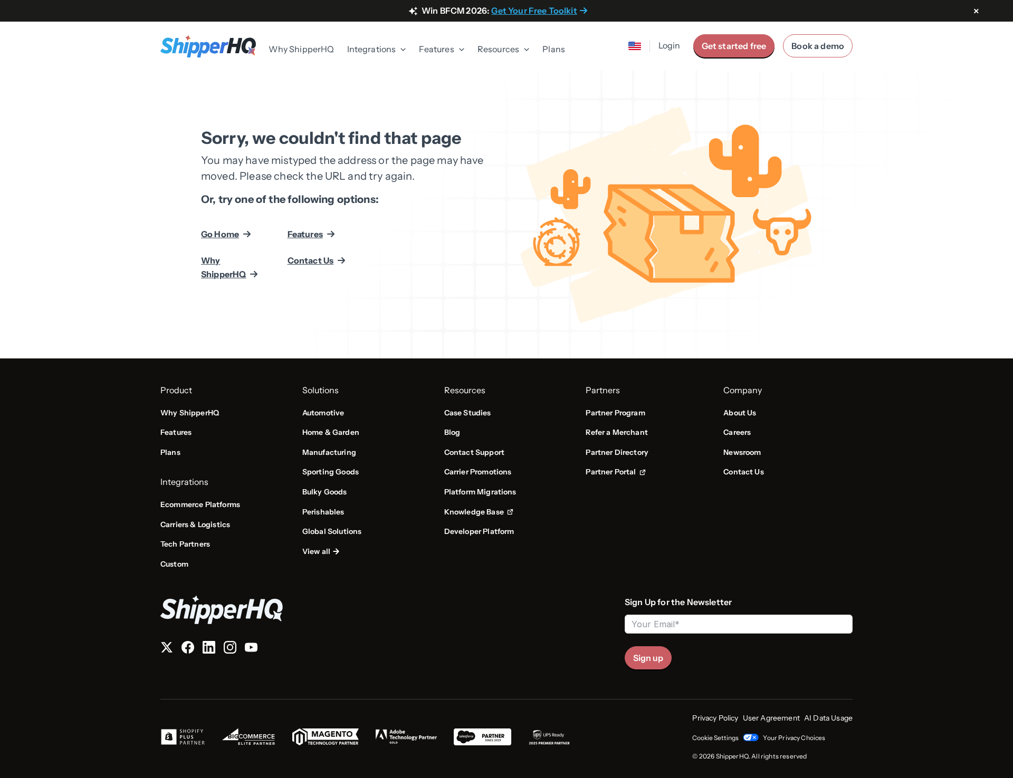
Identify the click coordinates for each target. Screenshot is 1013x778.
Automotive (323, 412)
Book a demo (817, 46)
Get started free (734, 46)
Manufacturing (329, 452)
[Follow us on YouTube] (251, 649)
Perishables (323, 512)
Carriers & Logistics (195, 524)
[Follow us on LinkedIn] (209, 649)
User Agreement (771, 718)
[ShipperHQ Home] (388, 610)
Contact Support (474, 452)
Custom (174, 564)
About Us (739, 412)
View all (316, 551)
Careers (737, 432)
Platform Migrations (480, 492)
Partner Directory (617, 452)
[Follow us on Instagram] (230, 649)
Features (305, 234)
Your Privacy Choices (794, 738)
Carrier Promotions (478, 471)
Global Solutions (332, 531)
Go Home (220, 234)
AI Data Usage (828, 718)
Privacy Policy (715, 718)
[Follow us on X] (166, 649)
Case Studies (467, 412)
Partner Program (615, 412)
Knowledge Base (477, 512)
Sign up (648, 658)
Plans (553, 49)
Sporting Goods (330, 471)
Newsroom (742, 452)
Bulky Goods (324, 492)
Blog (452, 432)
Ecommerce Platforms (200, 504)
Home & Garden (330, 432)
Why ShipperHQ (301, 49)
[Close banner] (976, 11)
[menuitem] (301, 50)
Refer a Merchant (617, 432)
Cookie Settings (715, 738)
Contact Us (311, 260)
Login (669, 45)
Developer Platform (479, 531)
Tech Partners (185, 544)
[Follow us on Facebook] (187, 649)
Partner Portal (615, 472)
